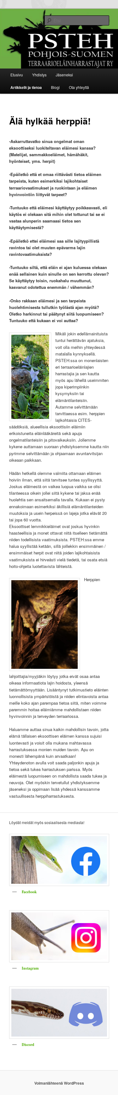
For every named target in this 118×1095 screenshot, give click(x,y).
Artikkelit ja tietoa (26, 87)
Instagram (30, 968)
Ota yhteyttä (79, 87)
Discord (28, 1044)
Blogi (55, 87)
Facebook (29, 891)
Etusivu (16, 74)
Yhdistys (39, 74)
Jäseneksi (64, 74)
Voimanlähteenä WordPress (59, 1083)
